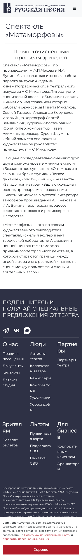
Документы (13, 366)
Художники (40, 397)
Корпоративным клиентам (67, 451)
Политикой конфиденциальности (47, 535)
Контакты (11, 373)
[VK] (16, 330)
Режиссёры (40, 378)
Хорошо (41, 549)
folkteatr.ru (9, 492)
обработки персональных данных (26, 538)
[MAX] (27, 330)
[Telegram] (6, 330)
